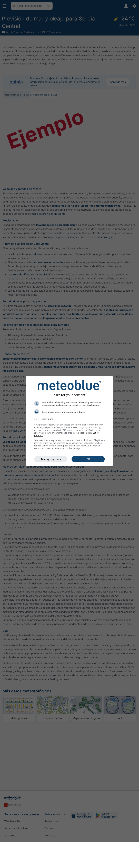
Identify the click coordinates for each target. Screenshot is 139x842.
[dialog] (69, 421)
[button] (69, 419)
